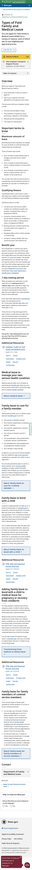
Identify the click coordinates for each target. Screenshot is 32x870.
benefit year (14, 713)
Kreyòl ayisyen (10, 359)
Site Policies (18, 839)
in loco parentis (23, 455)
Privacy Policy (6, 839)
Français (15, 355)
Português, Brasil (20, 359)
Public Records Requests (11, 843)
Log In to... (8, 50)
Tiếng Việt (15, 362)
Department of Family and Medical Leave (14, 17)
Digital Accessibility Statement (13, 834)
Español (8, 362)
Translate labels (10, 365)
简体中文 (8, 355)
